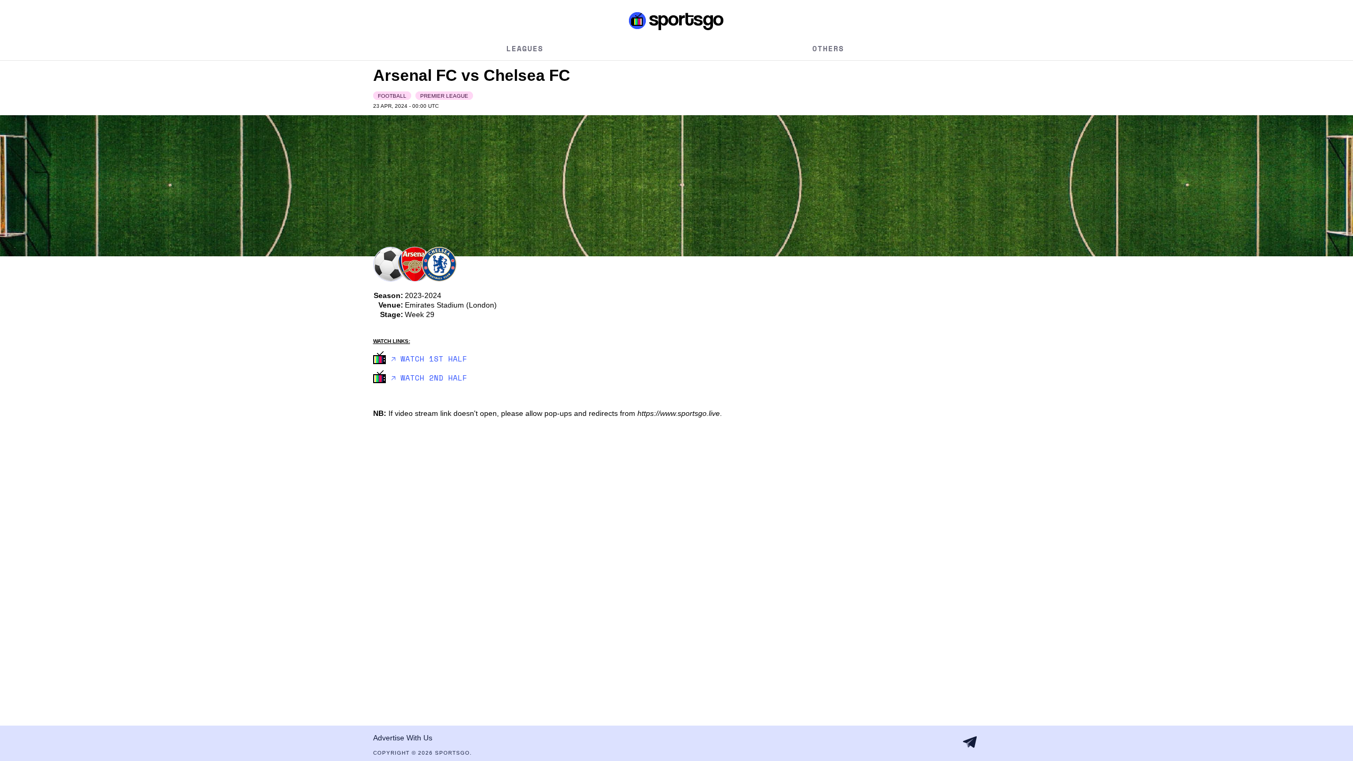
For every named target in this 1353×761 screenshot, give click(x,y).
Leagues (524, 48)
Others (828, 48)
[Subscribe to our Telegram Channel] (970, 742)
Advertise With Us (402, 738)
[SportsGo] (676, 21)
